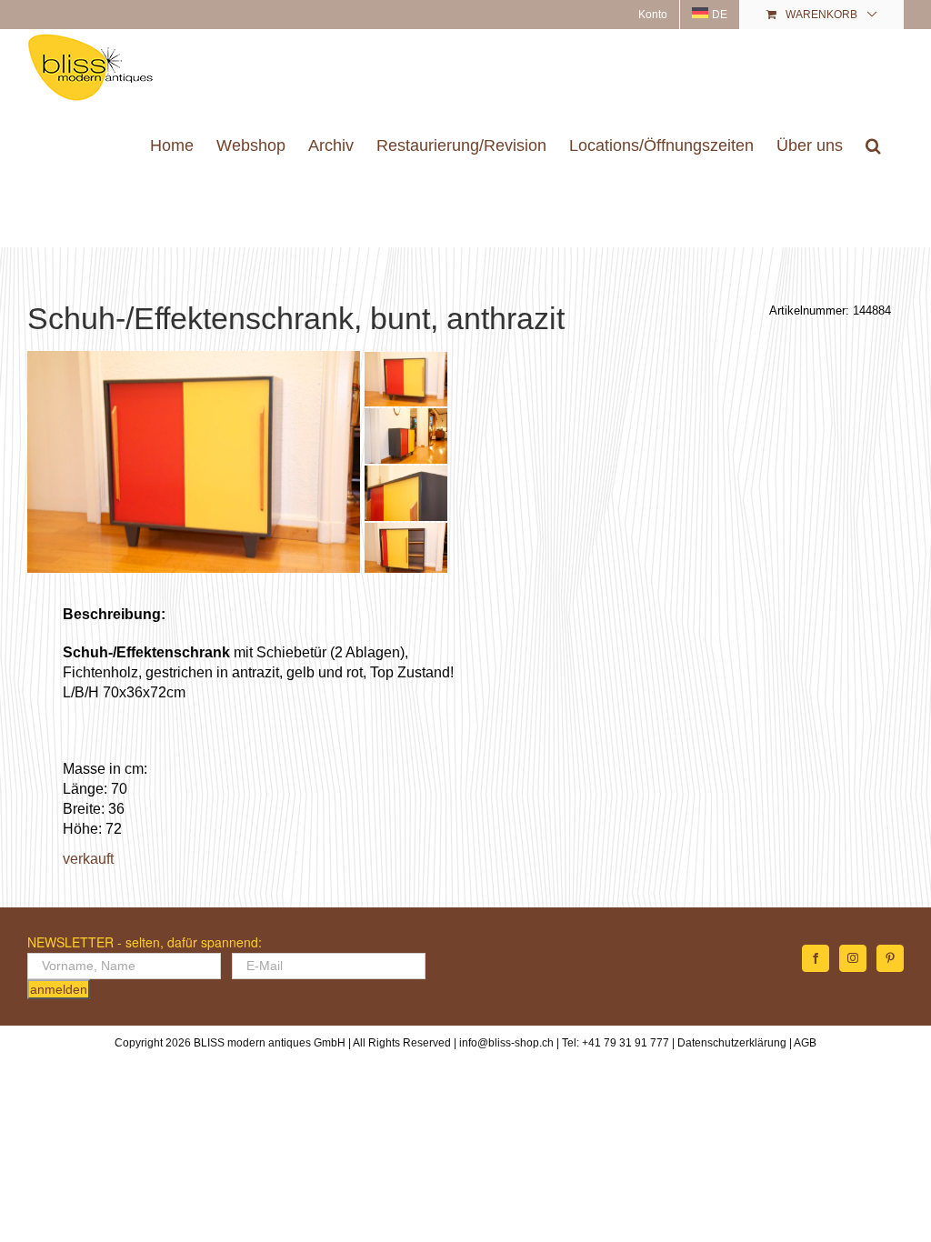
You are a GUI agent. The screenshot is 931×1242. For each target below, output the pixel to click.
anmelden (58, 989)
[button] (873, 145)
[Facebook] (815, 958)
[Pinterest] (890, 958)
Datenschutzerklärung (731, 1043)
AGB (805, 1043)
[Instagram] (852, 958)
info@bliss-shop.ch (506, 1043)
